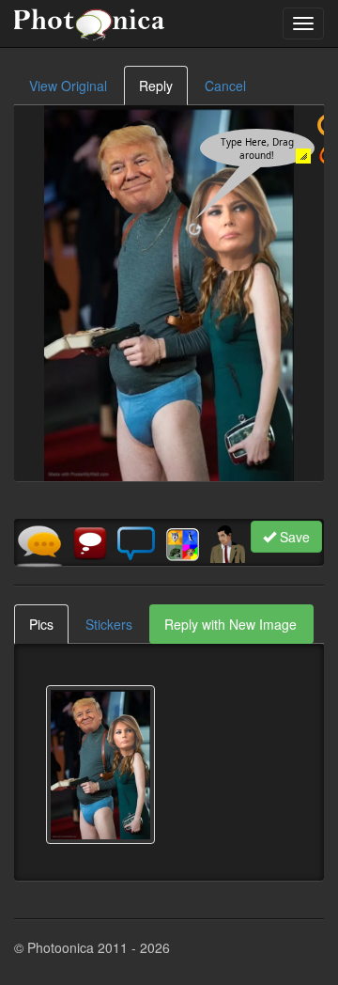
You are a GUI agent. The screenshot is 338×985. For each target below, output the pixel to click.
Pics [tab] (41, 624)
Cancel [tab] (225, 85)
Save (293, 536)
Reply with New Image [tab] (230, 624)
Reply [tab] (156, 85)
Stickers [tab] (108, 624)
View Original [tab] (68, 85)
